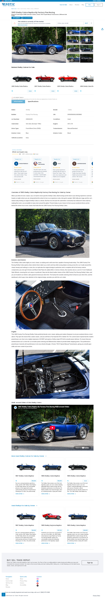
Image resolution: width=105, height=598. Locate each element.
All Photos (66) (86, 58)
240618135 (36, 8)
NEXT (86, 23)
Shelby (28, 8)
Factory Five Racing (32, 114)
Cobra (32, 8)
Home (18, 8)
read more (17, 179)
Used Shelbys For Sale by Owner (23, 506)
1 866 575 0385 (8, 0)
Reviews (77, 4)
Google (22, 182)
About (70, 4)
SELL (89, 4)
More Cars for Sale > (23, 25)
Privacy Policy (96, 595)
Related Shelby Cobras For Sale (23, 67)
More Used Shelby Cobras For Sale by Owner (27, 456)
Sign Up (90, 563)
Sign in (98, 4)
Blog (83, 4)
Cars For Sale (23, 8)
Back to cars (14, 8)
